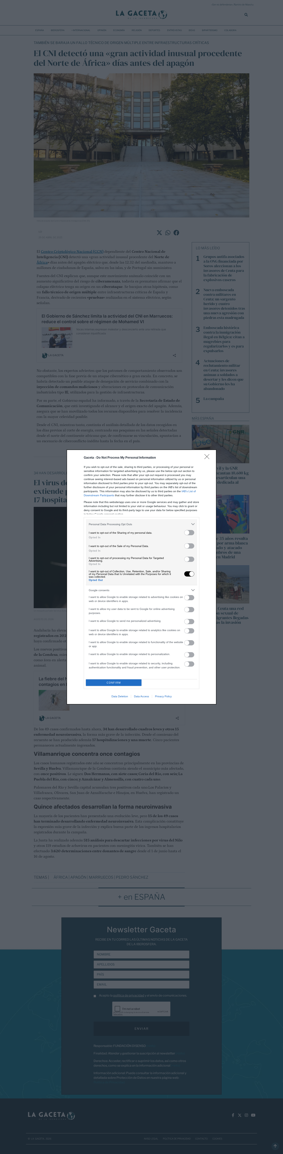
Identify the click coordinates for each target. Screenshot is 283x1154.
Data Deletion (119, 696)
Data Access (141, 696)
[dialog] (141, 577)
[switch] (189, 532)
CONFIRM (114, 682)
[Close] (208, 458)
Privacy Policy (163, 696)
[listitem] (141, 524)
